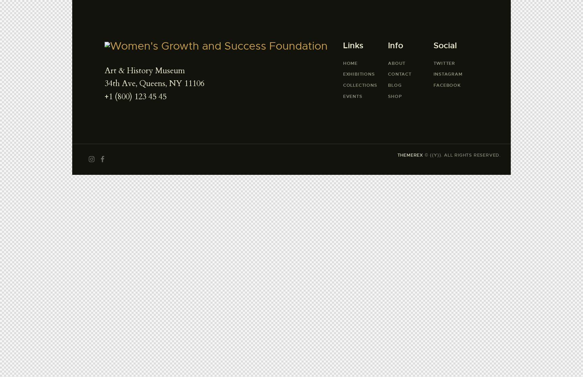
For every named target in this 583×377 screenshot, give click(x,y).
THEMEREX (410, 155)
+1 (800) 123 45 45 (136, 96)
